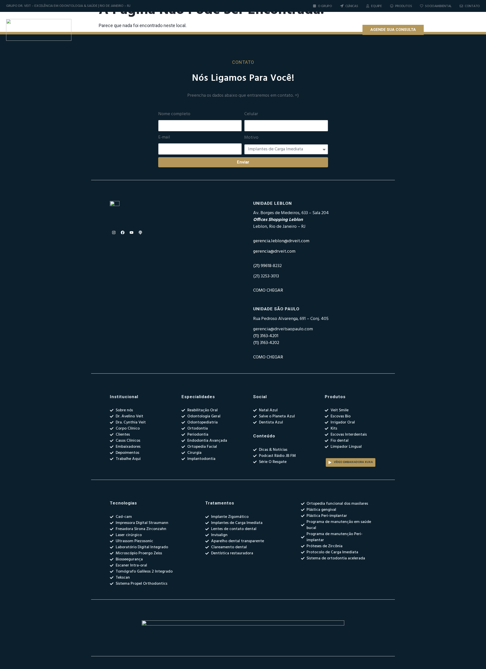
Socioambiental (438, 6)
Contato (472, 6)
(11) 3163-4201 (265, 336)
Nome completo (174, 114)
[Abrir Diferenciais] (235, 30)
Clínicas (351, 6)
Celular (251, 114)
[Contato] (461, 6)
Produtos (403, 6)
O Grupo (325, 6)
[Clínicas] (341, 6)
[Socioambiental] (421, 6)
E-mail (164, 137)
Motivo (251, 137)
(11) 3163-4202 (266, 343)
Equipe (376, 6)
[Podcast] (462, 30)
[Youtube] (453, 30)
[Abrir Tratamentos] (271, 30)
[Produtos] (391, 6)
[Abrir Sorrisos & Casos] (313, 30)
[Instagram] (435, 30)
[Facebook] (444, 30)
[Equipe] (367, 6)
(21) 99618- (263, 266)
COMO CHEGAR (268, 290)
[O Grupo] (314, 6)
